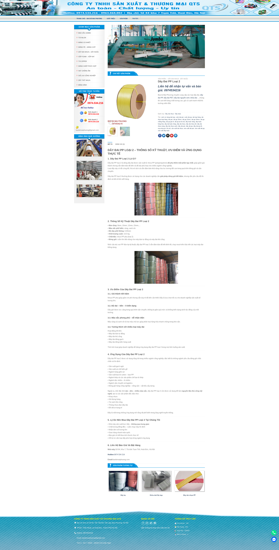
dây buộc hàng (190, 121)
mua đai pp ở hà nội (164, 128)
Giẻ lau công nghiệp (87, 75)
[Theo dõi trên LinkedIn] (175, 136)
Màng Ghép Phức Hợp (87, 66)
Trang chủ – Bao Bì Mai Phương (89, 18)
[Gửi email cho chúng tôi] (168, 136)
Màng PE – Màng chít (87, 47)
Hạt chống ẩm (84, 71)
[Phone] (274, 533)
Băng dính (82, 85)
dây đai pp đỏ (197, 126)
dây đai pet (181, 126)
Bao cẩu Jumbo (84, 33)
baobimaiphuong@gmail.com (93, 538)
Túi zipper (82, 61)
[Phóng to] (110, 122)
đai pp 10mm (177, 119)
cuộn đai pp (188, 117)
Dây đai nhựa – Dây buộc (88, 52)
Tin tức (135, 18)
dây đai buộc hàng (170, 124)
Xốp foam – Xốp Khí (86, 56)
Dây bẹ (123, 495)
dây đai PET (168, 98)
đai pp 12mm (186, 119)
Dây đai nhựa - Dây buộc (178, 79)
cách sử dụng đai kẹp (168, 117)
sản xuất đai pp (199, 128)
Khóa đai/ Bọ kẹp (156, 495)
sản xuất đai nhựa (177, 128)
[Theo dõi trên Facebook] (160, 136)
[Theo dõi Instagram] (147, 523)
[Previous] (111, 101)
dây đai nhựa (181, 124)
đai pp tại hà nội (180, 121)
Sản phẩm (124, 18)
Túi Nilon (82, 37)
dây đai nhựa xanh (171, 126)
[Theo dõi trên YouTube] (155, 523)
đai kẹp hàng (197, 117)
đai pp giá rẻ (170, 121)
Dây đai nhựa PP (189, 495)
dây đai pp (189, 126)
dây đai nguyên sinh (182, 98)
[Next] (151, 101)
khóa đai (194, 98)
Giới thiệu (111, 18)
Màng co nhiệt (84, 42)
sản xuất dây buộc (164, 130)
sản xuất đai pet (189, 128)
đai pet (170, 119)
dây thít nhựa (84, 80)
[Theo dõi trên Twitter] (164, 136)
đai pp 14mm (195, 119)
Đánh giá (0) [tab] (120, 144)
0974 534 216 (116, 454)
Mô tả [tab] (110, 144)
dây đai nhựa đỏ (191, 124)
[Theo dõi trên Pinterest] (172, 136)
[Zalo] (274, 539)
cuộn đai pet (180, 117)
